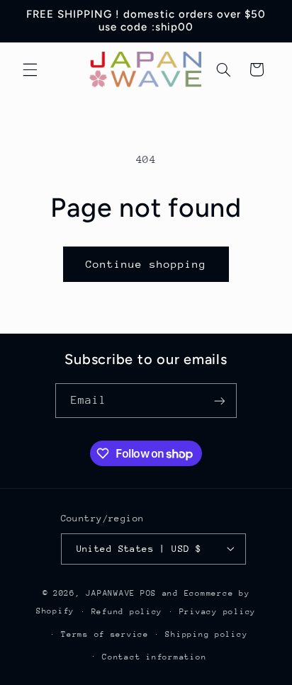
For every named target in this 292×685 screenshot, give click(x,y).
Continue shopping (146, 264)
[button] (29, 69)
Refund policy (127, 611)
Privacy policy (217, 611)
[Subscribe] (219, 400)
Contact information (154, 657)
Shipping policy (206, 634)
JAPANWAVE (110, 593)
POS (148, 593)
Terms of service (105, 634)
